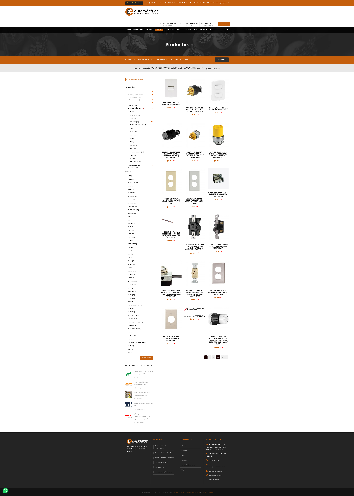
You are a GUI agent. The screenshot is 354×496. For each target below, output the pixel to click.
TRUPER (131, 339)
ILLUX (131, 234)
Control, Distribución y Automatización (135, 96)
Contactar (224, 24)
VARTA (130, 349)
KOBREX (131, 264)
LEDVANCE (132, 271)
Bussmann (134, 122)
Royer (133, 149)
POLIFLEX (131, 298)
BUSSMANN (132, 196)
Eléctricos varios (159, 467)
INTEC (130, 240)
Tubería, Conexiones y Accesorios (135, 166)
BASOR (131, 186)
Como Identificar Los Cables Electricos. (141, 383)
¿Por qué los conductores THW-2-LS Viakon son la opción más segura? (143, 416)
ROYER (131, 302)
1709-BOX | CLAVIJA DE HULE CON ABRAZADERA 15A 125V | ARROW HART (195, 110)
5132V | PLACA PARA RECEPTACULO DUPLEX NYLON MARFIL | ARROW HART (171, 201)
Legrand (133, 145)
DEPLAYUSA (132, 213)
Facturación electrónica (134, 3)
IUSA (132, 138)
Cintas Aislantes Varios (138, 125)
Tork (132, 158)
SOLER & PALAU (133, 315)
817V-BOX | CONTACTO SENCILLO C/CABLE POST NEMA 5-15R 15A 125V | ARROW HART (195, 293)
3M (132, 112)
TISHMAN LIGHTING (134, 329)
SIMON (131, 312)
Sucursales (170, 30)
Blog (195, 30)
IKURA (131, 230)
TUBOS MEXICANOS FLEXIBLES (137, 343)
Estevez (133, 132)
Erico (132, 128)
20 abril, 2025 (140, 399)
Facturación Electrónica (188, 465)
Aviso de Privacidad (207, 492)
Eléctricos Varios (135, 100)
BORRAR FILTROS (146, 358)
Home (129, 30)
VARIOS (131, 346)
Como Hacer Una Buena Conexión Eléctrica (142, 394)
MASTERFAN (132, 281)
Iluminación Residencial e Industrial (136, 104)
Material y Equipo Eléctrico (164, 472)
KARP (130, 254)
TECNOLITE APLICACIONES (136, 322)
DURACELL (131, 217)
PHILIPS (131, 295)
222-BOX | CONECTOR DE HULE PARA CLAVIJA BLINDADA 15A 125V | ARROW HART (171, 155)
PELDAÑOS (132, 292)
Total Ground (135, 162)
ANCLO (131, 179)
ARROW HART (133, 183)
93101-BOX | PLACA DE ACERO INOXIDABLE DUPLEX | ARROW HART (218, 292)
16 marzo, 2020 (140, 422)
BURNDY (132, 193)
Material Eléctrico (135, 108)
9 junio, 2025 (140, 388)
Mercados (184, 446)
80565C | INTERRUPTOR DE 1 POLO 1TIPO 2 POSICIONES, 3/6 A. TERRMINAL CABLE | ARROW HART (171, 293)
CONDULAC (132, 203)
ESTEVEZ (131, 223)
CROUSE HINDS (133, 210)
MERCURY (132, 285)
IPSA (130, 247)
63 (222, 357)
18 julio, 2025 (140, 377)
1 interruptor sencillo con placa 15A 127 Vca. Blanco (171, 104)
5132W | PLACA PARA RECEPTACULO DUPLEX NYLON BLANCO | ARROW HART (194, 201)
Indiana (131, 237)
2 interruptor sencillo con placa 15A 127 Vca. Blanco (218, 109)
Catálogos (187, 30)
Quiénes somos (138, 30)
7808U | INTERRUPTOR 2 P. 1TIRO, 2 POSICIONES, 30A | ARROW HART (218, 246)
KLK (132, 142)
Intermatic (134, 135)
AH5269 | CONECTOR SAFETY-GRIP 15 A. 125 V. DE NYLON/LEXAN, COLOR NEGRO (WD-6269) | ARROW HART (218, 340)
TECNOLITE (132, 319)
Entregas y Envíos (178, 492)
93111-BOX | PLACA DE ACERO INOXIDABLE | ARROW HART (171, 338)
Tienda (159, 30)
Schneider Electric (137, 152)
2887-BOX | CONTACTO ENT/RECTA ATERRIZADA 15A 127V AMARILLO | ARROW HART (218, 155)
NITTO (130, 288)
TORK (130, 332)
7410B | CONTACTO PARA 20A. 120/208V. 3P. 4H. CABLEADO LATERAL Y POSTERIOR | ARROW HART (194, 247)
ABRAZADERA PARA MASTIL (194, 316)
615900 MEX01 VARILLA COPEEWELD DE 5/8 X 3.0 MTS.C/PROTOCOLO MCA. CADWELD (171, 235)
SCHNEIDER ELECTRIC (135, 305)
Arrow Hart (135, 115)
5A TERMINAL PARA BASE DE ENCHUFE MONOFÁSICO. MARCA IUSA (218, 195)
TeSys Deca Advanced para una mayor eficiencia (143, 372)
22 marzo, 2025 (141, 409)
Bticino (133, 119)
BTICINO (131, 189)
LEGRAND (131, 275)
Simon (133, 155)
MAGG (131, 278)
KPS (130, 268)
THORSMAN (132, 326)
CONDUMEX (132, 206)
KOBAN (131, 261)
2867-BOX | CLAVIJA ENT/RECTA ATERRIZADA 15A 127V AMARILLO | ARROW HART (195, 155)
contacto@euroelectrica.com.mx (216, 467)
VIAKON (131, 353)
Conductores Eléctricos (137, 92)
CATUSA (131, 200)
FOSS (130, 227)
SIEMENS (131, 309)
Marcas (178, 30)
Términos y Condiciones (192, 492)
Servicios (149, 30)
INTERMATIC (132, 244)
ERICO (130, 220)
